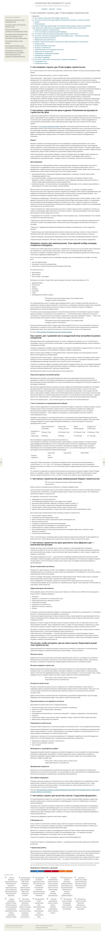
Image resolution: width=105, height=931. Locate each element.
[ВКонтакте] (37, 871)
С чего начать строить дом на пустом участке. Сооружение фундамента (55, 59)
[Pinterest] (51, 871)
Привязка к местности (59, 864)
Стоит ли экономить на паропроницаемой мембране (51, 32)
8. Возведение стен (41, 61)
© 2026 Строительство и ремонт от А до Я (14, 925)
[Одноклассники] (66, 871)
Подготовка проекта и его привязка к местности (49, 49)
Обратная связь (69, 925)
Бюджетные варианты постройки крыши (47, 30)
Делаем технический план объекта (45, 38)
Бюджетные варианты (88, 862)
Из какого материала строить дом (45, 46)
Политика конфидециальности (42, 927)
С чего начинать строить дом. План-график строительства (50, 18)
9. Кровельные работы (41, 63)
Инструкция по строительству (51, 862)
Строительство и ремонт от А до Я (52, 3)
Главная (44, 8)
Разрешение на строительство (44, 51)
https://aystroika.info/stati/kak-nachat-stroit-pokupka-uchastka (54, 332)
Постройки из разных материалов (77, 862)
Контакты (37, 925)
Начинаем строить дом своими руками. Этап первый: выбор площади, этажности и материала (62, 26)
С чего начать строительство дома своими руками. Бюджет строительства (55, 34)
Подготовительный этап (38, 864)
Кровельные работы (92, 864)
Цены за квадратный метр (63, 862)
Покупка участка (40, 44)
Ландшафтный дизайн (82, 864)
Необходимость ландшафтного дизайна (47, 53)
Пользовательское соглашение (46, 925)
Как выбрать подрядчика (42, 57)
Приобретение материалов (43, 55)
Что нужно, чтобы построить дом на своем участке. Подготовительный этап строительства (60, 42)
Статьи (58, 8)
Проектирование (40, 24)
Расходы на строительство (43, 47)
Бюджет (37, 22)
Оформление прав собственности (45, 40)
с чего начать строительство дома (48, 126)
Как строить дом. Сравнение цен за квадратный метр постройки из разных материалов (59, 28)
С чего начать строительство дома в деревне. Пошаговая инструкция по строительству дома (61, 20)
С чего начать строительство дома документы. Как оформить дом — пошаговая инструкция (61, 36)
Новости (52, 8)
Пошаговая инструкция (40, 862)
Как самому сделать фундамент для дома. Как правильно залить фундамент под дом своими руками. (16, 36)
